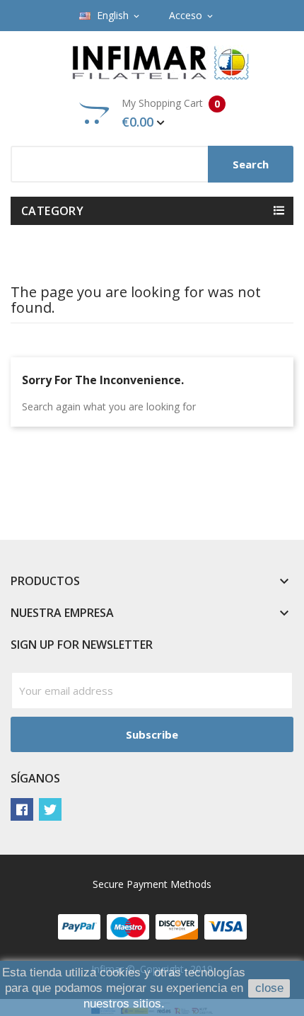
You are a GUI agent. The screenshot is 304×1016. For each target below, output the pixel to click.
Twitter (50, 809)
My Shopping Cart (171, 113)
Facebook (22, 809)
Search (251, 164)
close (269, 988)
